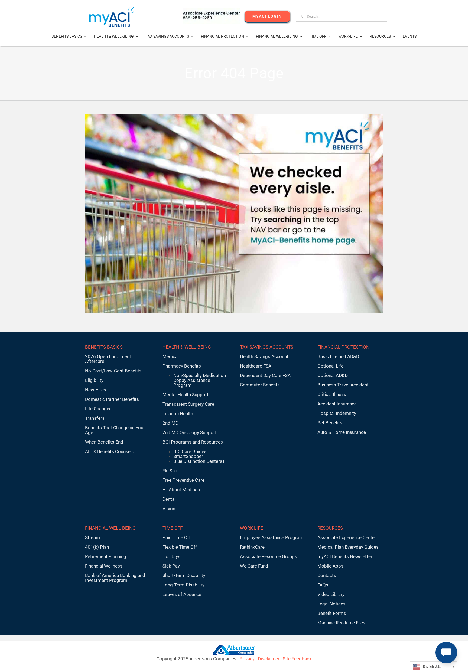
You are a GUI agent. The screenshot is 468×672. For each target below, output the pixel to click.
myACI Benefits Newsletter (344, 556)
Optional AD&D (332, 375)
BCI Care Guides (190, 451)
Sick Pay (171, 566)
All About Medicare (182, 489)
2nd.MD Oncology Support (189, 432)
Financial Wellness (103, 566)
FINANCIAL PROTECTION (343, 347)
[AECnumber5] (211, 10)
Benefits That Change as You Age (114, 430)
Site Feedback (297, 658)
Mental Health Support (185, 394)
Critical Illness (331, 394)
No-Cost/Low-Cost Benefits (113, 370)
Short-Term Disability (183, 575)
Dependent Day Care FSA (265, 375)
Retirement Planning (105, 556)
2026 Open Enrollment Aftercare (108, 359)
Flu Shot (170, 470)
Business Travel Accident (343, 385)
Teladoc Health (177, 413)
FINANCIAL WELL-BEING (110, 528)
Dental (169, 499)
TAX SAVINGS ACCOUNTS (266, 347)
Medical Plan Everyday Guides (348, 547)
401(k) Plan (97, 547)
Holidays (171, 556)
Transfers (95, 418)
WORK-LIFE (251, 528)
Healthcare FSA (255, 366)
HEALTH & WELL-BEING (186, 347)
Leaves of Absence (181, 594)
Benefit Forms (331, 613)
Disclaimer (269, 658)
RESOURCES (330, 528)
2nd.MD (170, 423)
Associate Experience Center (346, 537)
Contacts (326, 575)
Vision (168, 508)
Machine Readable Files (341, 622)
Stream (92, 537)
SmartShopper (188, 456)
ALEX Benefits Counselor (110, 451)
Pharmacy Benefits (181, 366)
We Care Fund (254, 566)
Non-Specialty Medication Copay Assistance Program (199, 380)
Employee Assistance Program (271, 537)
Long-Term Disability (183, 585)
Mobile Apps (330, 566)
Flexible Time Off (179, 547)
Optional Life (330, 366)
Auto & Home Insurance (341, 432)
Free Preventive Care (183, 480)
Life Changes (98, 408)
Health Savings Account (264, 356)
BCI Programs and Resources (192, 442)
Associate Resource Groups (268, 556)
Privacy (247, 658)
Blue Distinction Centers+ (199, 461)
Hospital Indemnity (336, 413)
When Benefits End (104, 442)
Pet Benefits (329, 422)
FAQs (322, 585)
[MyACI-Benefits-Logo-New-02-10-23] (111, 9)
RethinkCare (252, 547)
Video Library (330, 594)
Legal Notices (331, 604)
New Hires (95, 389)
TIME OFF (172, 528)
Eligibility (94, 380)
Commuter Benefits (260, 385)
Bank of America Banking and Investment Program (115, 578)
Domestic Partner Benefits (112, 399)
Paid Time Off (176, 537)
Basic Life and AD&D (338, 356)
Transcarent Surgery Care (188, 404)
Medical (170, 356)
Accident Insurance (337, 404)
